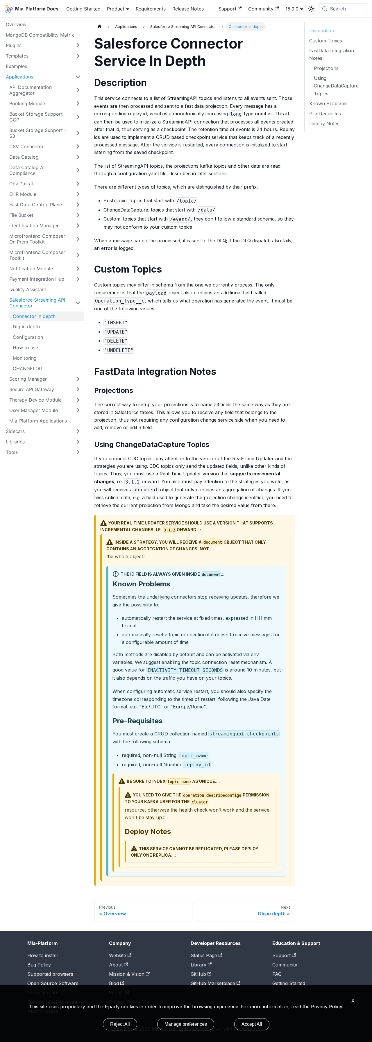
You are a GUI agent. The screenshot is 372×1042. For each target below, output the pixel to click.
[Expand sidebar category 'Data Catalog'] (77, 157)
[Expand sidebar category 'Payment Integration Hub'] (77, 279)
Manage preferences (185, 1024)
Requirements (151, 9)
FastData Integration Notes (331, 54)
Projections (326, 68)
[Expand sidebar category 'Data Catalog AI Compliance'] (77, 170)
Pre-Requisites (325, 114)
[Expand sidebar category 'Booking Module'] (77, 103)
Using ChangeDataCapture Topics (336, 85)
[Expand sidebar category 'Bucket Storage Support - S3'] (77, 133)
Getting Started (83, 9)
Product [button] (115, 9)
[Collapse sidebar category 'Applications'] (77, 76)
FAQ (277, 974)
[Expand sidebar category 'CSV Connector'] (77, 146)
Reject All (120, 1024)
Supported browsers (50, 974)
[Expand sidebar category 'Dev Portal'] (77, 183)
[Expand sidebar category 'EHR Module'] (77, 194)
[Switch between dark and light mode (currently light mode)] (311, 8)
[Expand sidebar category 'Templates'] (77, 55)
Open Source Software (52, 983)
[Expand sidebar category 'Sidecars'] (77, 431)
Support (228, 9)
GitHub (198, 974)
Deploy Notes (324, 123)
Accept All (252, 1024)
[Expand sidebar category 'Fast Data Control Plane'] (77, 204)
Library (198, 965)
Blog (114, 983)
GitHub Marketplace (213, 983)
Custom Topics (325, 40)
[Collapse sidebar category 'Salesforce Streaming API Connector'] (77, 302)
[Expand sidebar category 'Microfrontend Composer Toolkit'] (77, 255)
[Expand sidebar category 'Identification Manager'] (77, 225)
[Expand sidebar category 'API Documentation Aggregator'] (77, 90)
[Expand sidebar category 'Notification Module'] (77, 268)
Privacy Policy (326, 1006)
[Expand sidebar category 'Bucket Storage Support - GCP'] (77, 116)
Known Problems (328, 103)
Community (260, 9)
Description (321, 30)
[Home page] (99, 26)
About (116, 965)
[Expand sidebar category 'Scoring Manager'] (77, 379)
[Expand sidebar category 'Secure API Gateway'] (77, 389)
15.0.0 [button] (291, 9)
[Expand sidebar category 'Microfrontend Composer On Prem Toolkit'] (77, 238)
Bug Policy (39, 965)
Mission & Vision (126, 974)
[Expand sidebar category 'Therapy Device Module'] (77, 399)
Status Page (204, 955)
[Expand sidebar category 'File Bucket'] (77, 215)
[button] (43, 441)
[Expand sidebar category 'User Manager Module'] (77, 410)
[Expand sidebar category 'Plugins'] (77, 45)
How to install (42, 955)
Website (117, 955)
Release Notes (188, 9)
